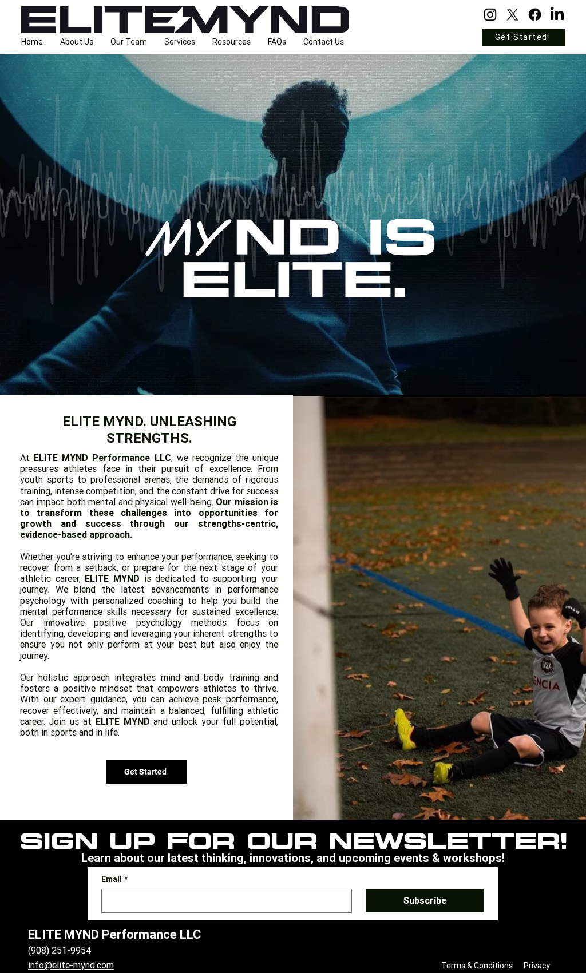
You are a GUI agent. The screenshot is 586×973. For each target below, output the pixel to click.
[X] (512, 14)
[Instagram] (490, 14)
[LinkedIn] (557, 14)
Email (114, 879)
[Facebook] (534, 14)
